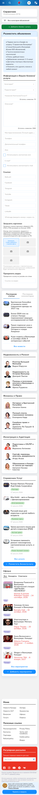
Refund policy (8, 738)
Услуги (5, 717)
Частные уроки (17, 532)
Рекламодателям (10, 729)
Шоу (5, 600)
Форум (22, 740)
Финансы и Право (12, 395)
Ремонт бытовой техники (20, 550)
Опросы (23, 717)
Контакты (7, 732)
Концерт (7, 615)
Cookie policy (24, 737)
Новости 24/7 (8, 711)
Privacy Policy (25, 729)
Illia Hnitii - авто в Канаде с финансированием (22, 498)
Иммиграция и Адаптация (16, 437)
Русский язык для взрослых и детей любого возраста (23, 513)
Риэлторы (15, 489)
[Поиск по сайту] (10, 3)
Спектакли (22, 576)
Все (5, 576)
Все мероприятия (19, 666)
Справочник (9, 11)
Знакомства (24, 711)
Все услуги (19, 559)
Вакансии (7, 714)
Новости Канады (9, 708)
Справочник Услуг (12, 478)
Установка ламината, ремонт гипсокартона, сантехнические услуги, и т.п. (22, 543)
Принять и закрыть (20, 792)
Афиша (7, 571)
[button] (35, 2)
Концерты (12, 576)
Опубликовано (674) (11, 14)
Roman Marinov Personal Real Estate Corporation (22, 485)
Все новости (19, 346)
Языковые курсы (17, 519)
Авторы (23, 708)
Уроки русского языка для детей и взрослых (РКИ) (23, 528)
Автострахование (18, 503)
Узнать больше (13, 788)
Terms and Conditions (24, 733)
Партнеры (7, 735)
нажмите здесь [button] (15, 774)
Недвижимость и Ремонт (16, 354)
